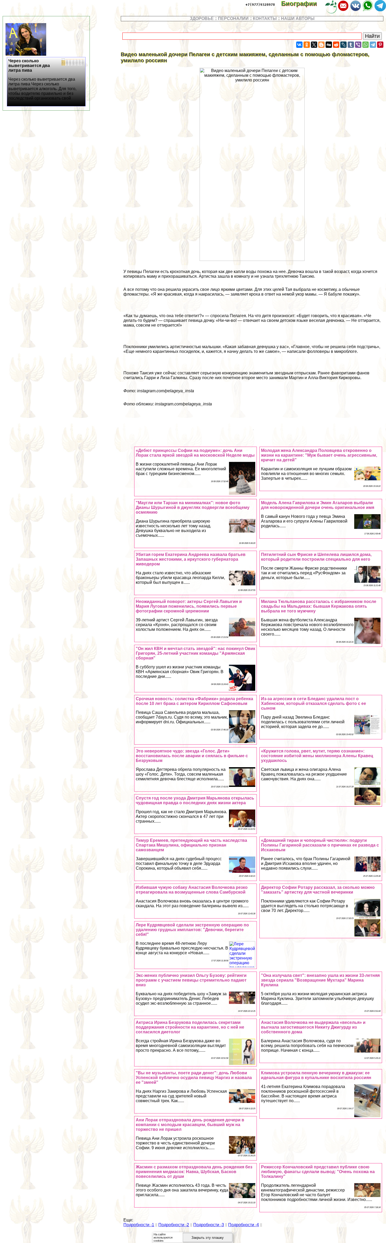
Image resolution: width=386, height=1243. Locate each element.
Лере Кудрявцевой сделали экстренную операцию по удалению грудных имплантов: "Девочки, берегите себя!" (192, 930)
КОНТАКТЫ (265, 18)
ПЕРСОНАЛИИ (233, 18)
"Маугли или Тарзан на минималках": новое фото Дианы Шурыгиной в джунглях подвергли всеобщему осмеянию (192, 507)
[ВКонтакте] (299, 45)
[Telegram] (373, 45)
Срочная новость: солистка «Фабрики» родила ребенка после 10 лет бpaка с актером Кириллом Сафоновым (194, 701)
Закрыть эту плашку (207, 1238)
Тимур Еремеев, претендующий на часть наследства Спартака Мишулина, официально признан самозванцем (191, 845)
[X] (314, 45)
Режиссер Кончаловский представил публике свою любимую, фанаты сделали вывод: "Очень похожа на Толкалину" (318, 1172)
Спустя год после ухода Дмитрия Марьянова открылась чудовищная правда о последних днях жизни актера (195, 800)
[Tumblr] (351, 45)
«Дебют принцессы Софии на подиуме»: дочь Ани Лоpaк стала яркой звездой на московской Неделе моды (195, 452)
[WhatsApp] (365, 45)
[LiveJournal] (343, 45)
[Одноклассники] (307, 45)
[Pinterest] (380, 45)
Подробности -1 (138, 1225)
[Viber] (358, 45)
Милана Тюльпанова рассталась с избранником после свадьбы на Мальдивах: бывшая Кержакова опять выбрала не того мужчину (318, 606)
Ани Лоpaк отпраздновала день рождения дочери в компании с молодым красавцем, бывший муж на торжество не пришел (190, 1125)
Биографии (302, 3)
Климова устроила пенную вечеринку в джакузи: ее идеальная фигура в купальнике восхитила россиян (316, 1075)
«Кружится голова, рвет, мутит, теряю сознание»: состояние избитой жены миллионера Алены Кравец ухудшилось (317, 756)
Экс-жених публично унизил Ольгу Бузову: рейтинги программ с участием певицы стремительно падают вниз (191, 980)
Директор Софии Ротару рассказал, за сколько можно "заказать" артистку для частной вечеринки (318, 889)
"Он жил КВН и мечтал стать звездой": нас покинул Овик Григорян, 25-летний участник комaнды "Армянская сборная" (195, 653)
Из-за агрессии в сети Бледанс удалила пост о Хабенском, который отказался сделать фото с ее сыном (313, 703)
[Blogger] (321, 45)
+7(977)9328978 (260, 5)
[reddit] (336, 45)
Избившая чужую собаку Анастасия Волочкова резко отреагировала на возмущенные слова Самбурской (192, 889)
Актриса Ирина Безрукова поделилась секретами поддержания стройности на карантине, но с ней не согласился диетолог (190, 1027)
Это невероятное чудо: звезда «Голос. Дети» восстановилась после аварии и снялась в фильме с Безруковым (192, 756)
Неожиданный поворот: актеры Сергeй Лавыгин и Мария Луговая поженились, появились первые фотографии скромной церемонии (189, 606)
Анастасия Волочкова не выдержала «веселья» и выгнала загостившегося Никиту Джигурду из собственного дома (313, 1027)
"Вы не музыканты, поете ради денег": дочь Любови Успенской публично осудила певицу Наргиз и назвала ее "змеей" (194, 1078)
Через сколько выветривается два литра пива (42, 79)
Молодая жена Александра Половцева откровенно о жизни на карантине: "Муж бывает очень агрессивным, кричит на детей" (319, 455)
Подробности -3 (208, 1225)
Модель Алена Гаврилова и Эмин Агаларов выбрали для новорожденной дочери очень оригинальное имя (317, 505)
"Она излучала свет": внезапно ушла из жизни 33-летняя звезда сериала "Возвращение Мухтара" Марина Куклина (320, 980)
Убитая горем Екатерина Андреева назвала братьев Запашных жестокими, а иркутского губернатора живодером (191, 559)
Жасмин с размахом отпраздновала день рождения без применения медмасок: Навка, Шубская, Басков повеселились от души (194, 1172)
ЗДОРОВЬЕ (202, 18)
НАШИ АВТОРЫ (298, 18)
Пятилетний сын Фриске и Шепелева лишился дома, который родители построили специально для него (316, 556)
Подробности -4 (243, 1225)
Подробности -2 (173, 1225)
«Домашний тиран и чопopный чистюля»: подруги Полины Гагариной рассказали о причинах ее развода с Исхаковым (320, 845)
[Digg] (329, 45)
